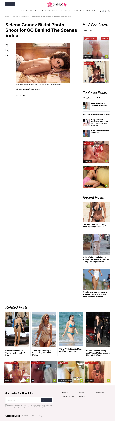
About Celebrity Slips (68, 396)
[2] (86, 106)
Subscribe (46, 400)
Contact (81, 393)
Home (7, 16)
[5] (86, 133)
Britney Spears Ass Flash (91, 98)
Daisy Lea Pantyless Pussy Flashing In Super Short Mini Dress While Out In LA (99, 122)
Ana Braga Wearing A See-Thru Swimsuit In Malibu (41, 352)
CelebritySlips (12, 416)
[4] (86, 122)
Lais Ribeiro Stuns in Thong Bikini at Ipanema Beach (94, 225)
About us (65, 393)
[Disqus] (46, 118)
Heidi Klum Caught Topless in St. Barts (96, 114)
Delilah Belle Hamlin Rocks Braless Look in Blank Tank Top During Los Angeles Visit (96, 259)
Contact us (82, 396)
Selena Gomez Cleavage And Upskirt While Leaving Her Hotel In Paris (98, 353)
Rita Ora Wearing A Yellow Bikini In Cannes (99, 104)
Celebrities (15, 16)
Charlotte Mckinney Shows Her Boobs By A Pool (15, 353)
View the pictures (22, 89)
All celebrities (100, 392)
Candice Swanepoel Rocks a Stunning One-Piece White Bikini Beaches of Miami (95, 294)
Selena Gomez (25, 16)
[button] (103, 10)
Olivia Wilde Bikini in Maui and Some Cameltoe (70, 350)
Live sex (10, 4)
